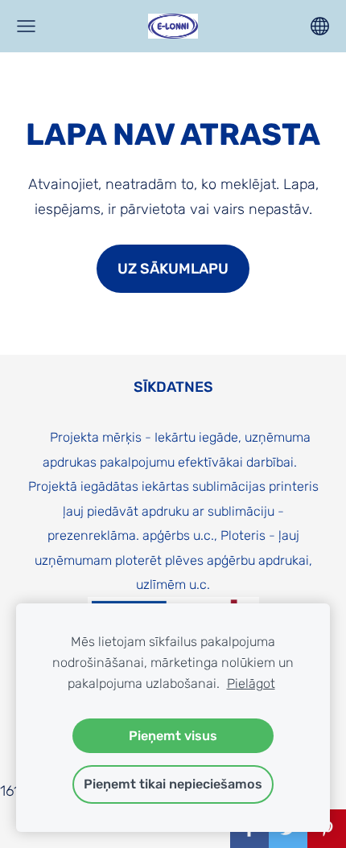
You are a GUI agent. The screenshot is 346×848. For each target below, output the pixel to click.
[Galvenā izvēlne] (26, 26)
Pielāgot (251, 683)
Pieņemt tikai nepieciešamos (173, 784)
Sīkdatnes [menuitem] (173, 387)
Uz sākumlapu (173, 269)
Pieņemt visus (173, 735)
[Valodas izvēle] (320, 26)
